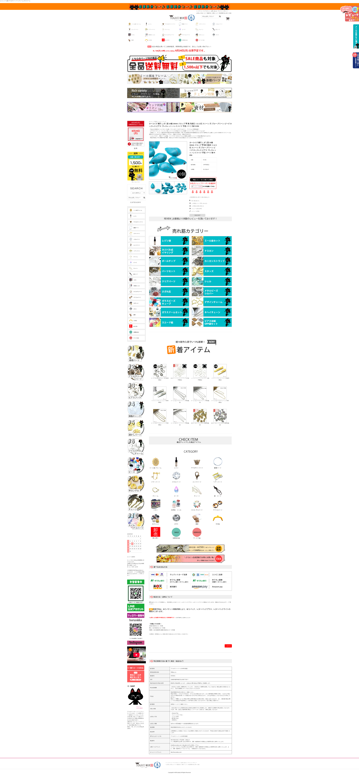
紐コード (218, 29)
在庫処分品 (185, 40)
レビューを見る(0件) (196, 208)
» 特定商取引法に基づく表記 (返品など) (199, 197)
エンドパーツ (134, 29)
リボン (133, 34)
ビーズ (183, 29)
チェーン (201, 29)
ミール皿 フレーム (136, 24)
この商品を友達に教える (197, 206)
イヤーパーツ (202, 24)
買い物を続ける (195, 200)
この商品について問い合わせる (199, 203)
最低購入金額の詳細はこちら (355, 36)
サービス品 (201, 40)
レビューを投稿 (195, 211)
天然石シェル (151, 34)
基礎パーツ (185, 24)
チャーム (167, 29)
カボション (201, 34)
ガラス (217, 34)
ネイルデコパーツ (169, 34)
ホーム (150, 121)
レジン (150, 24)
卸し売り (167, 40)
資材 (132, 40)
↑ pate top (228, 646)
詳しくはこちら (136, 182)
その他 (150, 40)
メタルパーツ (219, 24)
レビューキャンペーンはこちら (349, 14)
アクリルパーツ (186, 34)
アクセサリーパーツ (170, 24)
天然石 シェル (157, 121)
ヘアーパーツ (151, 29)
